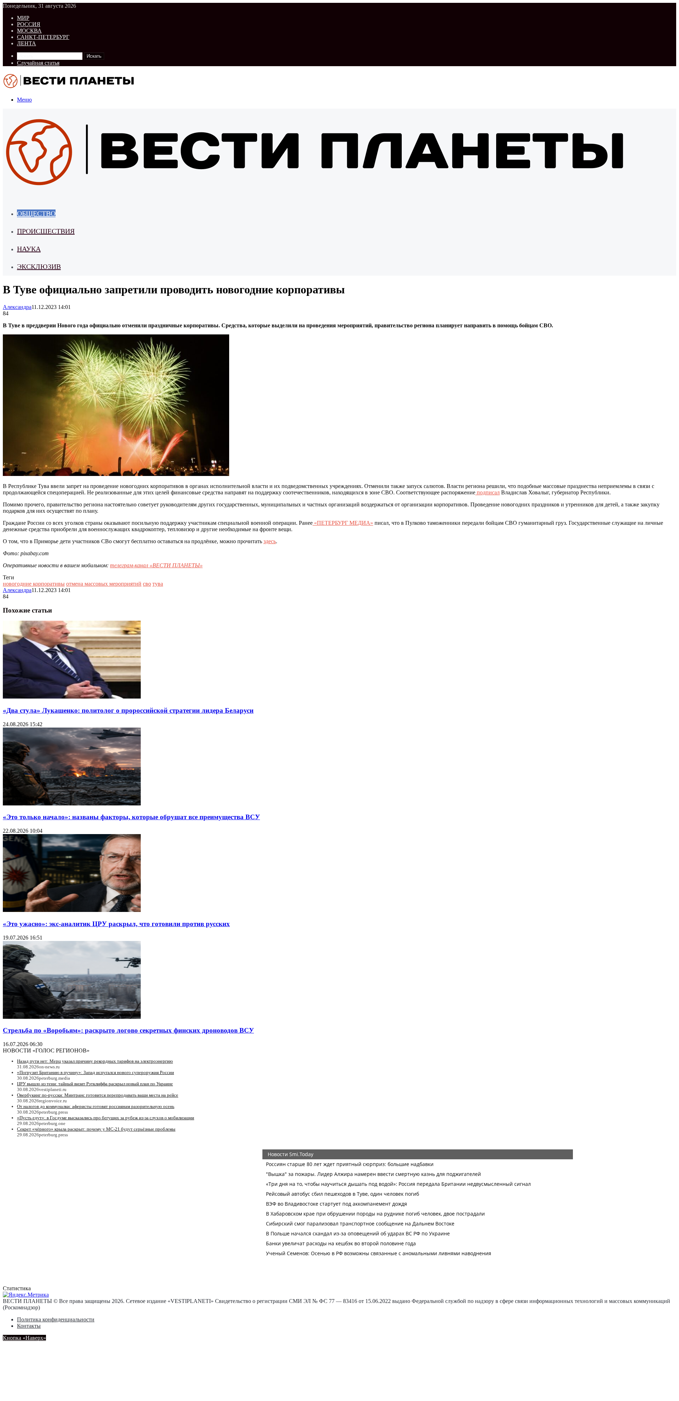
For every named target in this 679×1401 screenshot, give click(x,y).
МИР (23, 18)
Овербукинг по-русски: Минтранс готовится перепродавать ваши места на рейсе (97, 1095)
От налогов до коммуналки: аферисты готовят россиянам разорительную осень (95, 1106)
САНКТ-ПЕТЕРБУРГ (43, 37)
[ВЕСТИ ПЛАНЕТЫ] (69, 88)
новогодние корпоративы (34, 584)
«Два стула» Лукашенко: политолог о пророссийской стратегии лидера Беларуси (128, 710)
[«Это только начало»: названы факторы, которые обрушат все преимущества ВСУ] (72, 803)
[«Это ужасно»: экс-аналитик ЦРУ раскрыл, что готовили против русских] (72, 910)
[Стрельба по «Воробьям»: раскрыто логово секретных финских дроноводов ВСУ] (72, 1017)
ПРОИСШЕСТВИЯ (46, 231)
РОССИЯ (28, 24)
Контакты (29, 1326)
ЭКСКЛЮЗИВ (39, 266)
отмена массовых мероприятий (103, 584)
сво (147, 584)
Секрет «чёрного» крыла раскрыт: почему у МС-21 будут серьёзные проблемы (96, 1129)
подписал (487, 492)
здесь (269, 541)
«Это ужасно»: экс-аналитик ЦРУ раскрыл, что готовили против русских (116, 924)
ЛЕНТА (26, 43)
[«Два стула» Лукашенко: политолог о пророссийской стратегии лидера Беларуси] (72, 697)
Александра (17, 307)
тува (157, 584)
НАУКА (29, 249)
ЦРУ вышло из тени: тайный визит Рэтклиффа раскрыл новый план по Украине (95, 1083)
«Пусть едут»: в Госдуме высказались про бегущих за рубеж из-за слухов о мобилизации (105, 1117)
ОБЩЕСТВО (36, 213)
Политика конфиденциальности (55, 1319)
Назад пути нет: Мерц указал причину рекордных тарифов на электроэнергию (95, 1061)
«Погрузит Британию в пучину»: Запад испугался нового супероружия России (95, 1072)
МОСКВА (29, 31)
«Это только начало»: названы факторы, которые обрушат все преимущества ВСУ (131, 817)
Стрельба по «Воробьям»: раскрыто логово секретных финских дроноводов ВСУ (128, 1030)
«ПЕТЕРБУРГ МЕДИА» (343, 523)
